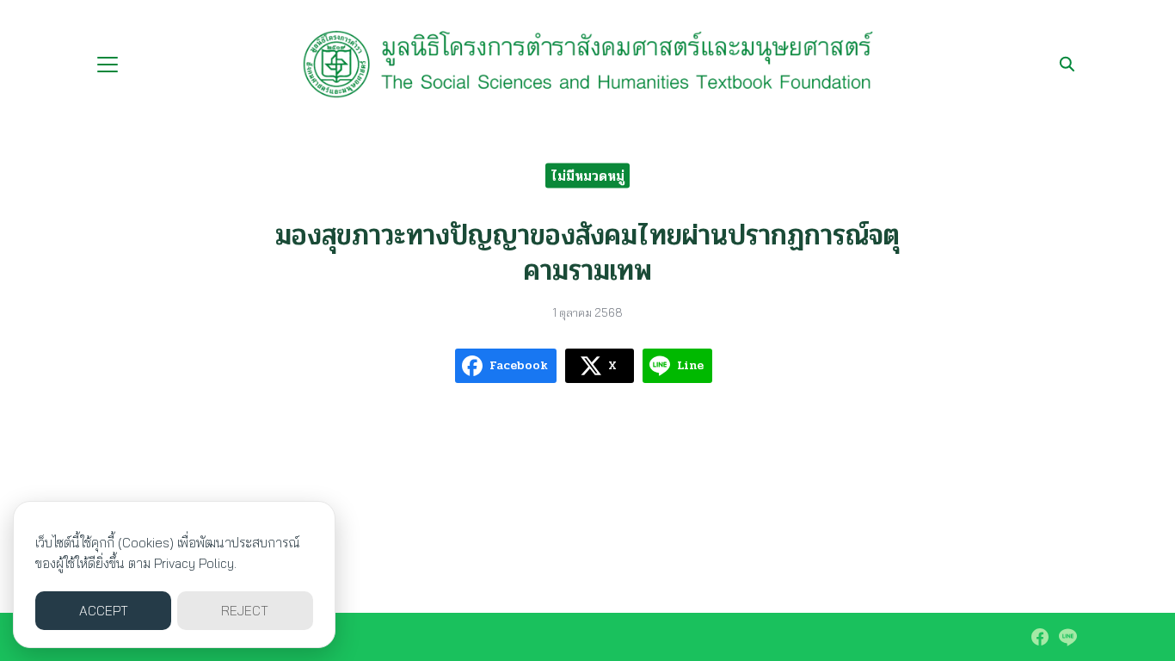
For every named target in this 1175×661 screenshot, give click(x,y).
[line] (1067, 637)
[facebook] (1040, 637)
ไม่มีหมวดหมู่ (587, 175)
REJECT (244, 610)
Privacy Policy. (195, 563)
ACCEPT (103, 610)
